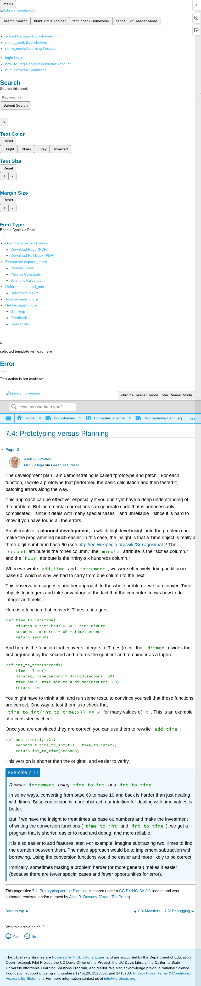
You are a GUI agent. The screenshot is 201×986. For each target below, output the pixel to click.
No (33, 936)
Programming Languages (165, 418)
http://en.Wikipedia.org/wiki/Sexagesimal (121, 544)
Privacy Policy (144, 973)
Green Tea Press (65, 465)
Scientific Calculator (26, 280)
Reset (8, 141)
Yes (16, 936)
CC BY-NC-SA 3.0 (134, 891)
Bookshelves (64, 418)
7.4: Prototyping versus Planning (59, 891)
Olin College (34, 465)
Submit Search (15, 105)
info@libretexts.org (119, 978)
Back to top (14, 911)
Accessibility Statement (25, 978)
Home (30, 418)
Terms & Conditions (174, 973)
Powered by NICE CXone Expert (79, 957)
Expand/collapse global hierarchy (11, 418)
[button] (18, 318)
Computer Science (109, 418)
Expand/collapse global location (193, 417)
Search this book (14, 88)
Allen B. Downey (37, 459)
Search (14, 407)
